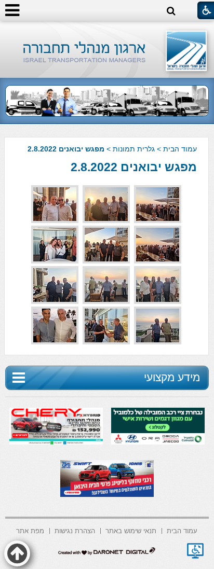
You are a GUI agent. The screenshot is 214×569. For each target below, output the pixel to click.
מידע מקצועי (172, 377)
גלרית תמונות (134, 149)
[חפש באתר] (171, 11)
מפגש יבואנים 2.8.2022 (134, 167)
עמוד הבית (180, 149)
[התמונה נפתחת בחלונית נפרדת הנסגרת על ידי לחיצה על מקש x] (157, 204)
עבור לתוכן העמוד (107, 30)
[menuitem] (182, 529)
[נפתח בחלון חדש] (195, 551)
